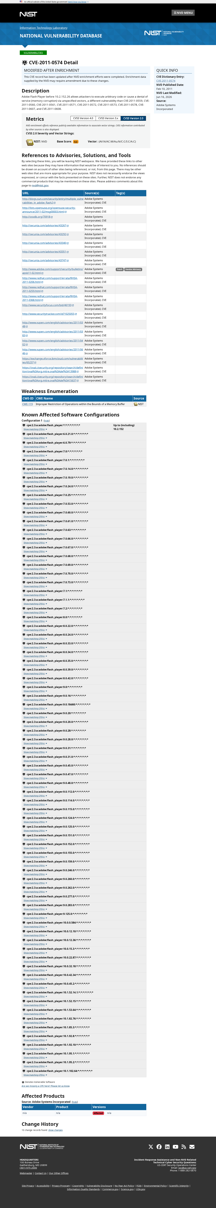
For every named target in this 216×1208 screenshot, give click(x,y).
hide (46, 420)
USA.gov (140, 1189)
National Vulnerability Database (61, 36)
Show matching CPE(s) (34, 429)
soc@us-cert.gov (187, 1167)
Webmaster (26, 1173)
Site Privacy (28, 1185)
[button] (183, 13)
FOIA (139, 1185)
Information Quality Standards (83, 1189)
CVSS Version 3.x (108, 118)
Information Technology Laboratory (43, 28)
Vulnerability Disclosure (99, 1185)
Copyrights (78, 1185)
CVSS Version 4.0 (83, 118)
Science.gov (127, 1189)
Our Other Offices (58, 1173)
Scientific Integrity (179, 1185)
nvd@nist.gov (40, 185)
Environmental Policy (155, 1185)
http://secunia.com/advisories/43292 (44, 234)
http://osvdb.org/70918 (36, 216)
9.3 (75, 141)
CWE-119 (27, 404)
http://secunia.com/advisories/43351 (44, 251)
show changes (55, 1130)
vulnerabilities (33, 52)
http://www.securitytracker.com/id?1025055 (48, 314)
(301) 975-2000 (28, 1167)
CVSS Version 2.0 (133, 118)
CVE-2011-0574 (165, 81)
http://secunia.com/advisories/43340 (44, 243)
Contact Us (40, 1173)
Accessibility (43, 1185)
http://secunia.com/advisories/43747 (44, 260)
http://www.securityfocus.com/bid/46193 (46, 305)
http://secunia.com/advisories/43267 (44, 225)
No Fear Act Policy (124, 1185)
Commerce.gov (110, 1189)
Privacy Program (61, 1185)
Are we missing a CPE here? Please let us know (45, 1086)
